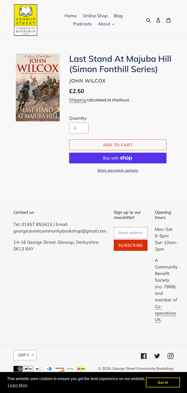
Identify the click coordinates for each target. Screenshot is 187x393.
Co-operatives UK (165, 313)
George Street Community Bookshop (143, 368)
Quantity (78, 118)
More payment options (117, 170)
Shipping (77, 99)
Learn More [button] (18, 385)
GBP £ (23, 354)
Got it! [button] (163, 382)
